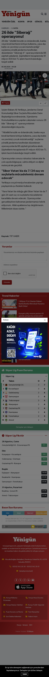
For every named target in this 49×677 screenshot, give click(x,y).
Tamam (24, 674)
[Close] (45, 320)
